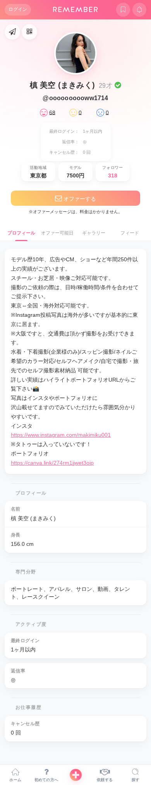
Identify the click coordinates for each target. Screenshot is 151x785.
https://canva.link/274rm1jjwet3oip (52, 463)
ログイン (18, 9)
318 (112, 175)
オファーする (79, 199)
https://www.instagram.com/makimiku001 (61, 435)
